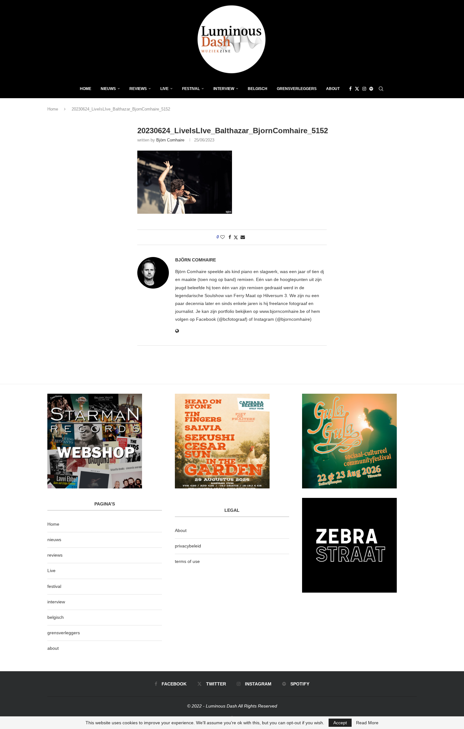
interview (56, 601)
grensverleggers (63, 632)
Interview (223, 89)
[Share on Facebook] (230, 237)
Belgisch (257, 89)
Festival (191, 89)
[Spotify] (371, 89)
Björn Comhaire (170, 140)
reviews (54, 555)
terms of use (187, 561)
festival (54, 586)
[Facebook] (350, 89)
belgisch (55, 617)
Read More (367, 722)
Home (85, 89)
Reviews (138, 89)
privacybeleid (188, 545)
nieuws (108, 89)
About (333, 89)
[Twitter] (357, 89)
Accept (340, 722)
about (53, 648)
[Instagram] (364, 89)
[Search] (381, 89)
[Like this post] (222, 237)
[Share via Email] (243, 237)
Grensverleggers (297, 89)
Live (164, 89)
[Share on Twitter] (236, 237)
